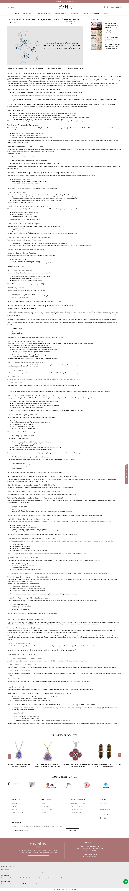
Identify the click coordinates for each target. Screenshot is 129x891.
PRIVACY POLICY (76, 812)
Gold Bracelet (13, 872)
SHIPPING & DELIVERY (77, 809)
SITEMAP (44, 812)
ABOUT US (85, 13)
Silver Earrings (33, 877)
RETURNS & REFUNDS (77, 806)
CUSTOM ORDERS (17, 809)
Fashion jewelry (60, 13)
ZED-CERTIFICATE (47, 809)
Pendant (32, 883)
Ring (37, 883)
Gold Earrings (22, 872)
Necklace (25, 883)
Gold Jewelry (4, 872)
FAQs (14, 806)
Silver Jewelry (5, 877)
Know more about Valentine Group (38, 855)
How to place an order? (127, 474)
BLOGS (102, 806)
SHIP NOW (74, 13)
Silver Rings (61, 877)
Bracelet (14, 883)
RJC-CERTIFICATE (47, 806)
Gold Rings (40, 872)
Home (17, 13)
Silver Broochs (24, 877)
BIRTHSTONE (104, 803)
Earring (20, 883)
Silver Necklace (43, 877)
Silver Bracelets (14, 877)
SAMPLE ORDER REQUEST (101, 13)
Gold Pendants (32, 872)
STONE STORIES (105, 809)
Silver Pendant (52, 877)
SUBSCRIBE (72, 830)
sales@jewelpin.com (90, 854)
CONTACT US (16, 803)
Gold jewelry (28, 13)
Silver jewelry (44, 13)
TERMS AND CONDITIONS (78, 803)
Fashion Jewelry (5, 883)
